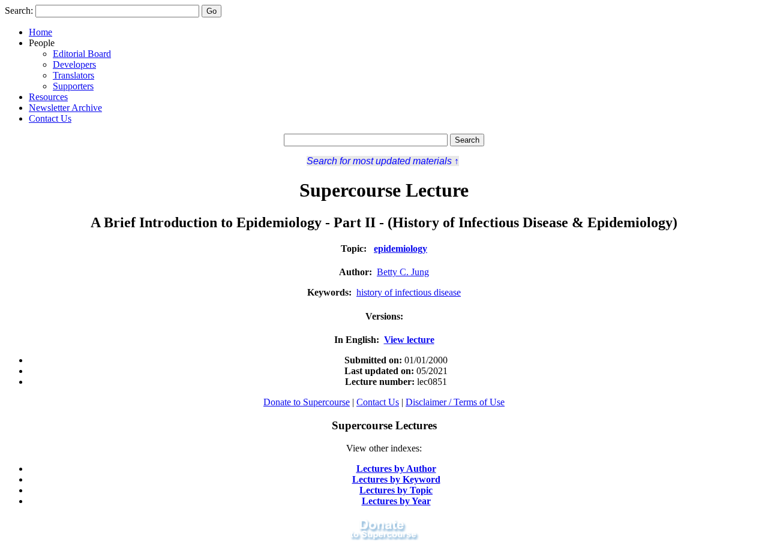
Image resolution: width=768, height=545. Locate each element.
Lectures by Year (396, 501)
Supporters (73, 86)
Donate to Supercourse (306, 402)
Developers (74, 64)
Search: (19, 10)
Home (40, 32)
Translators (73, 75)
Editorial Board (82, 54)
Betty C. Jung (403, 272)
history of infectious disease (408, 292)
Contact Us (50, 118)
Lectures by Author (396, 468)
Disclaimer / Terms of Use (455, 402)
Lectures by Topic (396, 490)
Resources (48, 97)
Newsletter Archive (65, 108)
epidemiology (400, 248)
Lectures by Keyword (396, 479)
